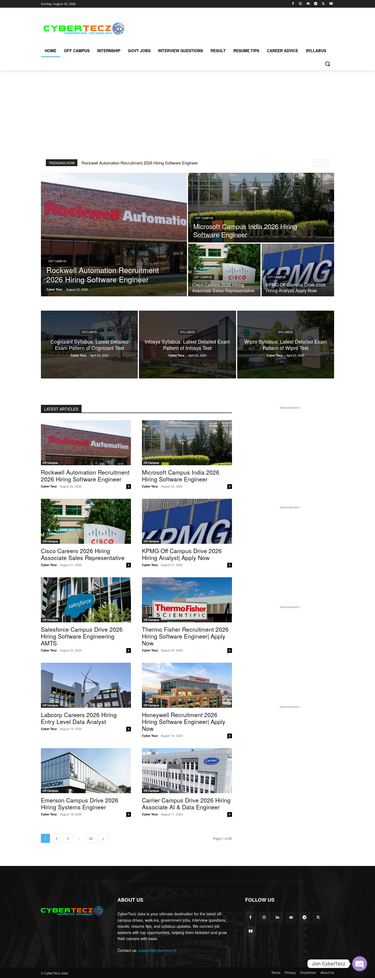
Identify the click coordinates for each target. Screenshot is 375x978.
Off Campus (57, 261)
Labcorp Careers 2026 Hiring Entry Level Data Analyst (79, 718)
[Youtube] (331, 4)
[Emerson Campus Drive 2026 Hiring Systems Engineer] (86, 770)
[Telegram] (316, 4)
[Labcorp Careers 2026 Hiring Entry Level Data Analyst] (86, 685)
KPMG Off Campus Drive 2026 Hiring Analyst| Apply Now (182, 554)
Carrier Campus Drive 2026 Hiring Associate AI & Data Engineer (186, 803)
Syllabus (89, 332)
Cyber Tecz (49, 486)
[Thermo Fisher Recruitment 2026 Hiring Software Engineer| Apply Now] (187, 599)
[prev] (317, 162)
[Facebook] (293, 4)
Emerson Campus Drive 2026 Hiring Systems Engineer (79, 803)
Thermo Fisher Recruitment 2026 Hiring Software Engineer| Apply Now (185, 636)
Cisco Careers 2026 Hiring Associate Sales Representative (83, 554)
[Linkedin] (277, 917)
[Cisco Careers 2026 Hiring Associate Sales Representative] (224, 270)
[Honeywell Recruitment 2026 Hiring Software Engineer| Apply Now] (187, 685)
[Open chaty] (359, 963)
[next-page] (103, 838)
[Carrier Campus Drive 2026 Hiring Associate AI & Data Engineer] (187, 770)
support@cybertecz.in (157, 950)
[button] (327, 63)
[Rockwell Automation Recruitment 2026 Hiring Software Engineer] (114, 234)
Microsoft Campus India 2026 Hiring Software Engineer (180, 475)
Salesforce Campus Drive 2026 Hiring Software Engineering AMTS (82, 636)
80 (91, 838)
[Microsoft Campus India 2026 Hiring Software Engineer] (261, 208)
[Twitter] (323, 4)
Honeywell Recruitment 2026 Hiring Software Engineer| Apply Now (183, 721)
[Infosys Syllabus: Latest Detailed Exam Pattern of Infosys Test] (187, 344)
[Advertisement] (229, 27)
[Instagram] (300, 4)
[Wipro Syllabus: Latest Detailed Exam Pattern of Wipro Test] (285, 344)
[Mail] (308, 4)
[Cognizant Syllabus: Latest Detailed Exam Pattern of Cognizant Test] (89, 344)
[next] (325, 162)
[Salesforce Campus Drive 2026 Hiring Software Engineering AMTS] (86, 599)
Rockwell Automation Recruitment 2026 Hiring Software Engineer (140, 163)
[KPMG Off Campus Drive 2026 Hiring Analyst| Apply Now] (298, 270)
